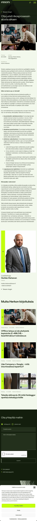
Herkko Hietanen (5, 63)
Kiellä (18, 510)
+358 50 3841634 (6, 285)
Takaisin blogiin (7, 12)
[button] (34, 487)
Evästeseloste (13, 518)
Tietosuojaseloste (22, 518)
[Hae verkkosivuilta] (30, 2)
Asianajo (10, 56)
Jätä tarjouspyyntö (8, 472)
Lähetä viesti (17, 424)
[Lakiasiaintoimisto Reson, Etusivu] (5, 2)
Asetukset (19, 515)
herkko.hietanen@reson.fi (8, 283)
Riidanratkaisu (16, 56)
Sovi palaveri (6, 469)
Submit (18, 460)
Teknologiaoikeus (12, 58)
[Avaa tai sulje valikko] (34, 2)
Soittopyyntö (7, 424)
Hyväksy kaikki (18, 505)
